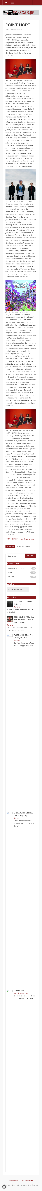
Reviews (11, 577)
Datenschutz (27, 1181)
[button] (4, 1187)
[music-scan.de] (21, 12)
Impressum (13, 1181)
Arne (7, 30)
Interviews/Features (23, 546)
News (10, 572)
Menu (11, 3)
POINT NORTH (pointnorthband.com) (19, 539)
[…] (13, 612)
